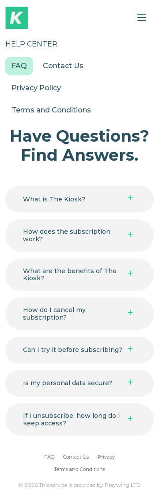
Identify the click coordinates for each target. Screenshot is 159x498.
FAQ (19, 66)
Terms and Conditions (51, 110)
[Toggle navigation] (142, 17)
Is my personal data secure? (67, 383)
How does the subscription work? (66, 235)
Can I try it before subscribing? (72, 350)
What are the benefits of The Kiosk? (70, 274)
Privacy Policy (36, 88)
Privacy (106, 457)
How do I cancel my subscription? (54, 313)
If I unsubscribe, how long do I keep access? (71, 419)
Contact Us (63, 66)
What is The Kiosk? (54, 199)
